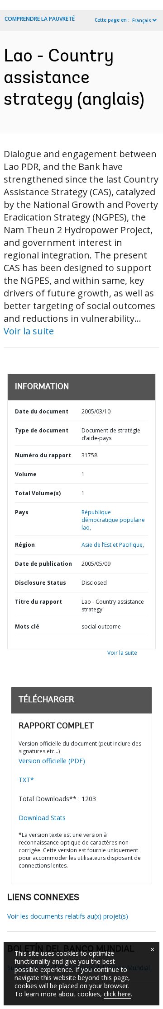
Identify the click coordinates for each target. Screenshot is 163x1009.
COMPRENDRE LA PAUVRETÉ (40, 19)
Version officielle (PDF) (52, 760)
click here (117, 994)
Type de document (41, 430)
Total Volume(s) (38, 493)
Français (141, 20)
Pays (22, 512)
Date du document (41, 411)
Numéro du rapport (43, 455)
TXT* (26, 779)
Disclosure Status (40, 583)
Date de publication (43, 564)
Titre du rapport (38, 601)
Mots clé (27, 626)
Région (25, 545)
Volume (26, 474)
